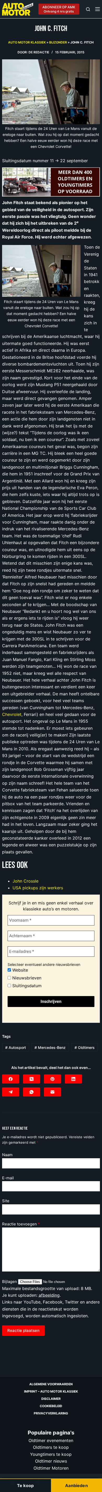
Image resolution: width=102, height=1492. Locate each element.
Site (5, 1200)
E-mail (8, 1177)
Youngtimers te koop (51, 1454)
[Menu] (97, 9)
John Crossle (25, 881)
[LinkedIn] (73, 1079)
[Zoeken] (88, 9)
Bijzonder (58, 42)
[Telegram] (10, 1092)
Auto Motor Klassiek (27, 42)
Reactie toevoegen (21, 1224)
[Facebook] (10, 1079)
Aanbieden (76, 1485)
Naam (7, 1154)
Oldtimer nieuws (51, 1461)
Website (19, 970)
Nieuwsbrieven (26, 977)
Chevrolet (11, 714)
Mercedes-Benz (50, 1047)
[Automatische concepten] (51, 181)
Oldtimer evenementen (51, 1440)
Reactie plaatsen (23, 1330)
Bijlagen (10, 1281)
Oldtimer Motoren (51, 1467)
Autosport (15, 1047)
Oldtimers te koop (51, 1447)
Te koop (25, 1485)
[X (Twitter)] (31, 1079)
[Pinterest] (52, 1079)
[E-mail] (52, 1092)
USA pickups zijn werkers (38, 887)
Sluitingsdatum (26, 985)
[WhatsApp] (31, 1092)
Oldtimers (85, 1047)
